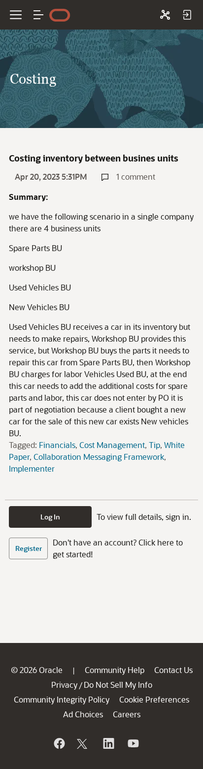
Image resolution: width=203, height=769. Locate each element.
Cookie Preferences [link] (154, 699)
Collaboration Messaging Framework (99, 456)
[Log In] (187, 15)
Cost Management (112, 445)
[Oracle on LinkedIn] (108, 743)
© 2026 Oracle (37, 670)
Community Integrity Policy (61, 699)
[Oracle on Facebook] (58, 743)
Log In (50, 516)
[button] (38, 15)
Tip (154, 445)
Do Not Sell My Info (118, 684)
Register (28, 548)
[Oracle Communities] (165, 15)
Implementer (32, 468)
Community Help (114, 670)
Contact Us (173, 670)
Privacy (64, 684)
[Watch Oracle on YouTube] (132, 743)
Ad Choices (83, 714)
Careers (126, 714)
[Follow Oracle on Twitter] (83, 743)
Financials (57, 445)
